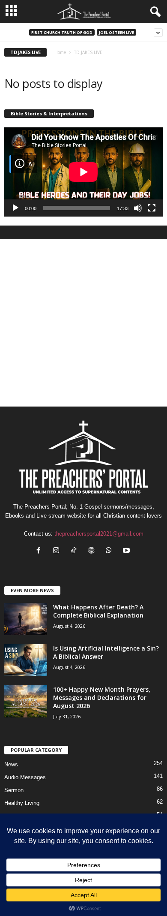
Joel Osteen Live (116, 32)
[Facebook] (40, 551)
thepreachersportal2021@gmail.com (98, 533)
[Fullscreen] (151, 208)
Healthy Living (21, 803)
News (11, 764)
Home (60, 52)
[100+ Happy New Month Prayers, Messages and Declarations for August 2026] (25, 701)
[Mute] (138, 208)
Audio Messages (25, 777)
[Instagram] (58, 551)
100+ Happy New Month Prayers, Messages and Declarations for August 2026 (101, 697)
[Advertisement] (83, 323)
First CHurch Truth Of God (61, 32)
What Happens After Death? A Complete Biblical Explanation (98, 611)
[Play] (15, 208)
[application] (83, 172)
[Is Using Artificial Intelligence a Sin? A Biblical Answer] (25, 660)
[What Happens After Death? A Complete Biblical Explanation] (25, 619)
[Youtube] (127, 551)
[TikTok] (75, 551)
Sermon (14, 790)
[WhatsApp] (110, 551)
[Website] (93, 551)
